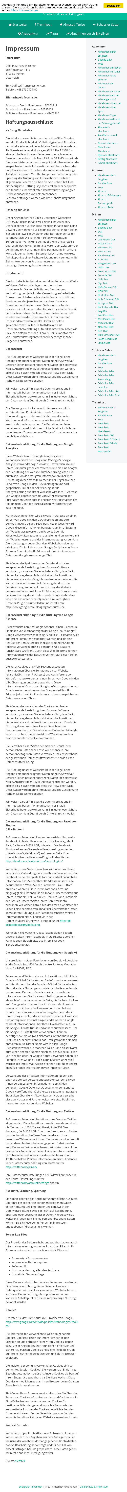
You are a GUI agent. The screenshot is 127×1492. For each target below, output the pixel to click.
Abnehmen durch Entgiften (89, 33)
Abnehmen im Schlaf (109, 71)
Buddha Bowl (105, 59)
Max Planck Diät (106, 319)
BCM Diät (103, 259)
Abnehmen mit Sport (109, 91)
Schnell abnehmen (107, 162)
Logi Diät (103, 311)
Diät (100, 231)
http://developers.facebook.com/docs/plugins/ (34, 861)
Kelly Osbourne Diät (108, 299)
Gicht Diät (103, 279)
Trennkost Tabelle (107, 443)
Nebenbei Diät (105, 326)
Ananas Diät (104, 251)
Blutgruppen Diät (107, 263)
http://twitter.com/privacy (21, 1167)
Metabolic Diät (106, 323)
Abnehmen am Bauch (109, 67)
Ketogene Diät (105, 303)
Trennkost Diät (106, 435)
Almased (102, 191)
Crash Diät (103, 267)
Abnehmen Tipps (107, 115)
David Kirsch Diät (107, 271)
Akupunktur (30, 33)
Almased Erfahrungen (109, 195)
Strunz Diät (104, 342)
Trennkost (44, 24)
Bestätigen (113, 5)
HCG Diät (103, 291)
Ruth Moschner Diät (108, 334)
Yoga (100, 63)
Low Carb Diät (105, 315)
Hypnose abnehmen (108, 155)
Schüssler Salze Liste (109, 391)
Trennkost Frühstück (109, 439)
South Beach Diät (107, 338)
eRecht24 (19, 1461)
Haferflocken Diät (107, 287)
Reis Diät (102, 330)
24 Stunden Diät (106, 239)
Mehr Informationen (24, 10)
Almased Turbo (73, 24)
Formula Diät (105, 275)
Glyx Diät (102, 283)
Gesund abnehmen (108, 143)
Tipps (54, 33)
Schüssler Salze (107, 24)
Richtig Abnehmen (107, 159)
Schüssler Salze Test (109, 395)
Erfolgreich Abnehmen (30, 1486)
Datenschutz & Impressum (94, 1486)
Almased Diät (105, 243)
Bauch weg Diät (106, 255)
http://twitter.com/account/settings (27, 1183)
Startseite (19, 24)
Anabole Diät (105, 247)
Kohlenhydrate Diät (108, 307)
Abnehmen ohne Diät (109, 103)
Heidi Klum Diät (106, 295)
